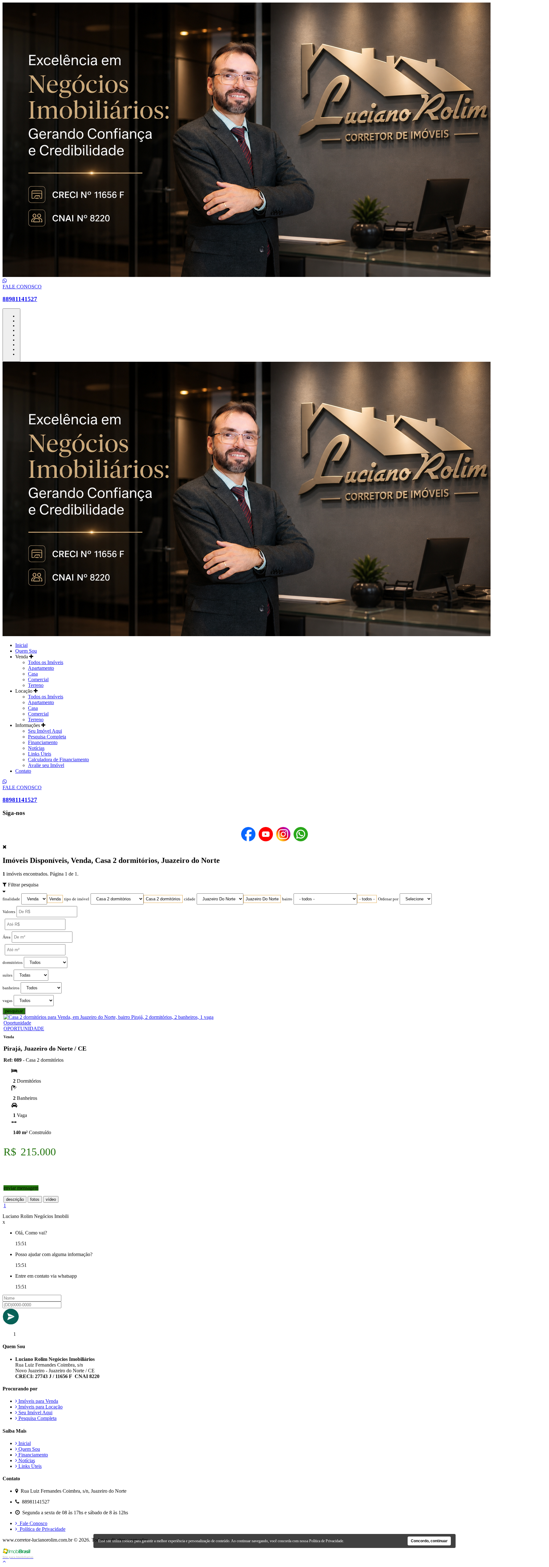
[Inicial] (247, 275)
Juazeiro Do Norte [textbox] (262, 899)
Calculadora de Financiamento (58, 759)
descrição (15, 1199)
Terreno (36, 685)
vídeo (51, 1199)
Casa (33, 673)
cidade (189, 899)
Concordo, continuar (429, 1541)
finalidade (11, 899)
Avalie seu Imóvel (46, 765)
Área (6, 937)
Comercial (38, 679)
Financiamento (43, 742)
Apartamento (41, 668)
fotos (34, 1199)
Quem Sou (26, 651)
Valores (9, 912)
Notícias (36, 748)
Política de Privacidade (41, 1529)
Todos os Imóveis (45, 662)
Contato (23, 771)
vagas (7, 1001)
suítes (7, 975)
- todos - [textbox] (367, 899)
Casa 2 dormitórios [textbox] (163, 899)
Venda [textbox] (55, 899)
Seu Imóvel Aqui (45, 731)
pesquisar (14, 1011)
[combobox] (55, 899)
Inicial (21, 645)
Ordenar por (388, 899)
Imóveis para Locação (40, 1406)
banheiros (11, 988)
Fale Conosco (32, 1523)
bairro (287, 899)
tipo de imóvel (76, 899)
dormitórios (13, 962)
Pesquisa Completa (47, 736)
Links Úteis (39, 754)
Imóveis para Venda (37, 1401)
